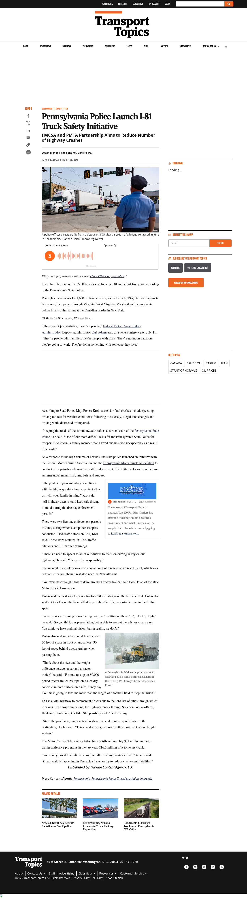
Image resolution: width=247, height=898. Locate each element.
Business (67, 46)
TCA (66, 108)
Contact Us (35, 873)
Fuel (146, 46)
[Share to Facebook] (28, 116)
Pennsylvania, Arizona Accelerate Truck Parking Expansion (98, 826)
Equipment (110, 46)
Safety (129, 46)
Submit (220, 243)
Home (25, 46)
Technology (88, 46)
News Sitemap (114, 878)
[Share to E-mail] (28, 138)
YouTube (204, 867)
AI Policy (98, 878)
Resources (106, 873)
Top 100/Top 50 (209, 46)
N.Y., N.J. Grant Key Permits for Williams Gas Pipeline (58, 824)
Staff (52, 873)
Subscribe (122, 3)
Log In (167, 3)
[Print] (28, 152)
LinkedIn (213, 867)
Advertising (107, 3)
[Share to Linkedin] (28, 131)
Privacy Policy (81, 878)
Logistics (164, 46)
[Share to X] (28, 124)
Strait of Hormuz (183, 371)
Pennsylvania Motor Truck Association (128, 463)
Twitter (195, 867)
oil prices (209, 371)
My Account (154, 3)
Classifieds (138, 3)
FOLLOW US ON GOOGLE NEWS (186, 282)
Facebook (186, 867)
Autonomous (185, 46)
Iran (224, 363)
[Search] (228, 4)
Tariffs (211, 363)
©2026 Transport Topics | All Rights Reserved (42, 878)
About (19, 873)
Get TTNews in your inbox (107, 276)
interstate (146, 778)
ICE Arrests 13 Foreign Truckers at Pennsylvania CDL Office (139, 826)
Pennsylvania (82, 778)
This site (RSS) (222, 867)
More (225, 47)
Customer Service (132, 873)
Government (45, 46)
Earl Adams (99, 332)
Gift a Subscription (199, 268)
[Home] (123, 24)
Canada (176, 363)
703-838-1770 (129, 862)
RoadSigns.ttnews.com (124, 533)
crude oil (194, 363)
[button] (28, 145)
